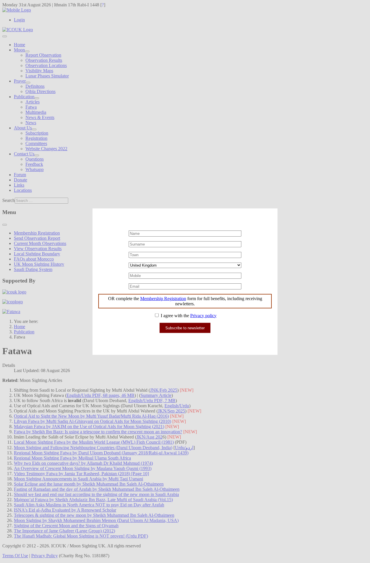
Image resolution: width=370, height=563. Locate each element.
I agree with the (188, 315)
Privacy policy (203, 315)
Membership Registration (163, 298)
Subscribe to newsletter (185, 328)
